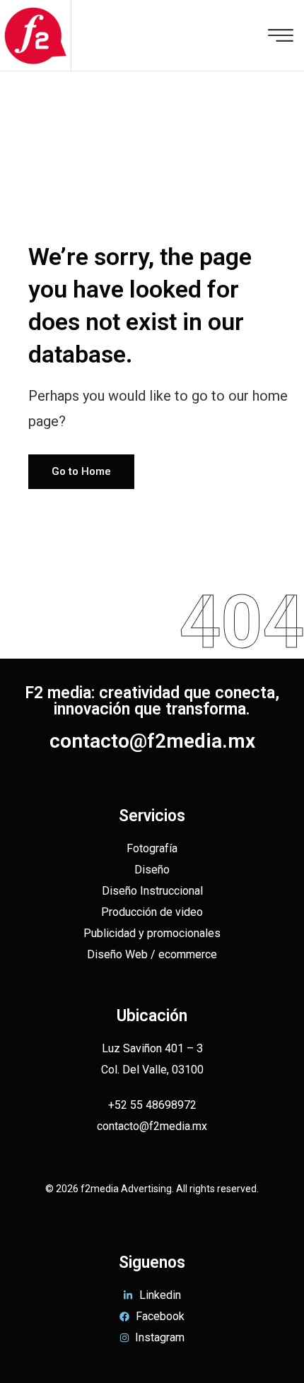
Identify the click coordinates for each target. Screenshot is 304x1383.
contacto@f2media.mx (152, 741)
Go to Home (81, 471)
